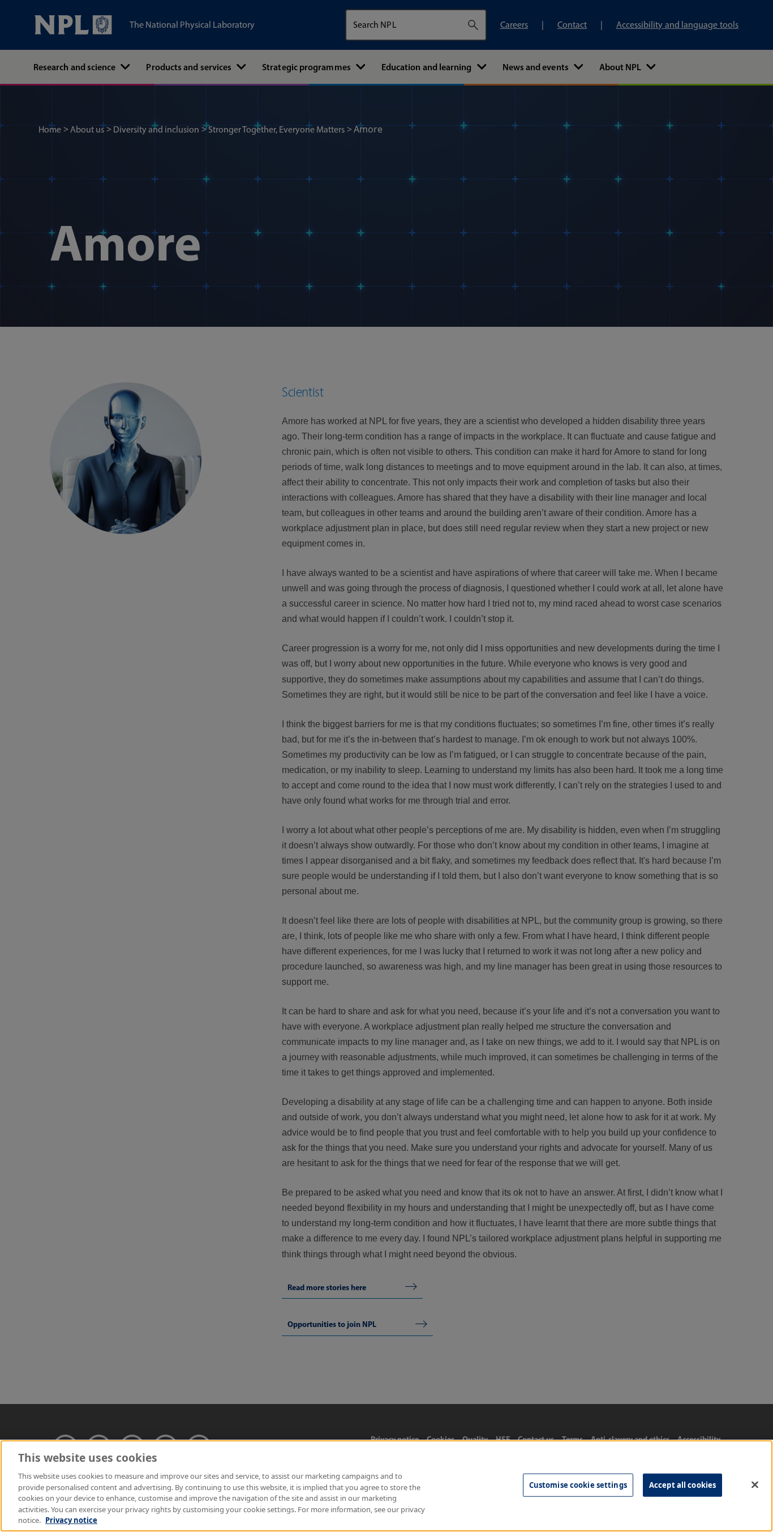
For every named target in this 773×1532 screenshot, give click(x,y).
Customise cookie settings (578, 1484)
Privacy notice (71, 1520)
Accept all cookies (682, 1484)
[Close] (754, 1484)
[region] (386, 1486)
